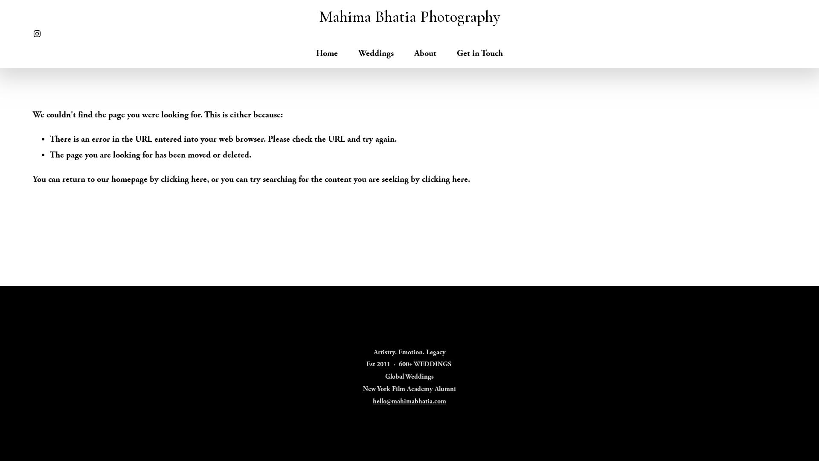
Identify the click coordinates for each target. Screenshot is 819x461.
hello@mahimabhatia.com (409, 401)
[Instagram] (37, 33)
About (425, 53)
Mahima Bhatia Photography (409, 16)
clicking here (184, 179)
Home (327, 53)
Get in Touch (480, 53)
